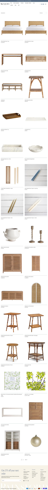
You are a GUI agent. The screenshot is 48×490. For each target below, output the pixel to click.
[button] (43, 4)
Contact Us (42, 480)
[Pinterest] (26, 480)
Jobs (33, 477)
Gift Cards (33, 475)
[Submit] (20, 480)
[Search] (40, 4)
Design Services (35, 473)
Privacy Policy (42, 478)
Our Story (33, 471)
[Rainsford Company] (5, 4)
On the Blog (34, 474)
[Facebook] (24, 480)
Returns (41, 475)
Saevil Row (14, 488)
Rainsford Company (6, 488)
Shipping (42, 474)
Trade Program (43, 477)
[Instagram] (28, 480)
